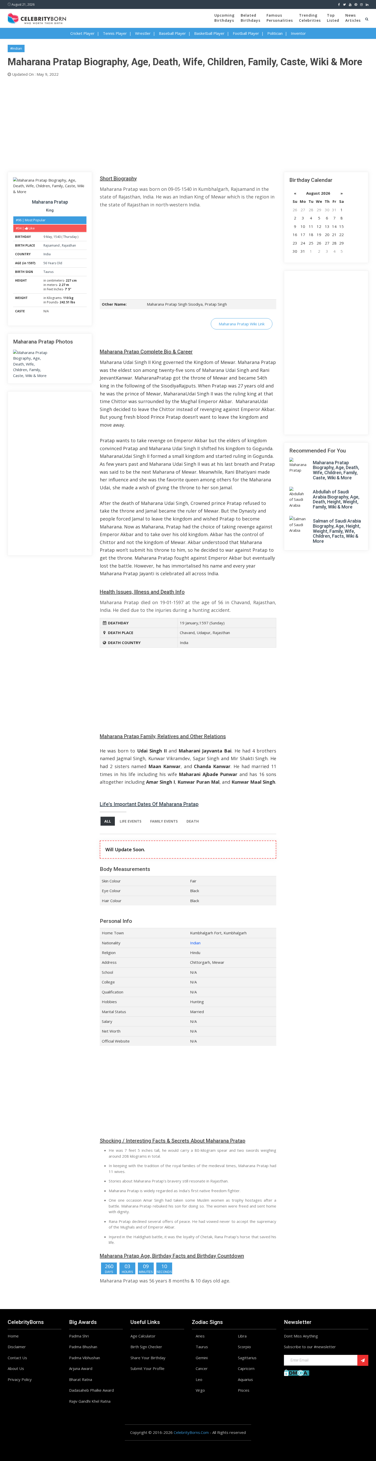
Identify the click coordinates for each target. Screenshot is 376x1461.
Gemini (202, 1357)
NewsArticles (353, 18)
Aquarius (245, 1379)
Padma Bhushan (83, 1346)
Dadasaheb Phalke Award (91, 1390)
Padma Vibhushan (84, 1357)
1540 (57, 237)
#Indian (16, 48)
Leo (199, 1379)
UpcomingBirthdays (224, 18)
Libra (242, 1335)
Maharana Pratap (50, 202)
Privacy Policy (20, 1379)
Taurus (48, 272)
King (50, 210)
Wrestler (143, 33)
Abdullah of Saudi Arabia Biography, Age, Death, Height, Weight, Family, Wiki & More (336, 499)
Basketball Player (209, 33)
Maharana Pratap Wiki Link (241, 323)
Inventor (298, 33)
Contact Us (17, 1357)
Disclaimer (17, 1346)
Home (13, 1335)
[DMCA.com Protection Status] (296, 1372)
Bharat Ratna (80, 1379)
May (49, 237)
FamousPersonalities (280, 18)
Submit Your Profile (147, 1368)
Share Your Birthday (147, 1357)
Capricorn (246, 1368)
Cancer (202, 1368)
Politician (275, 33)
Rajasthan (69, 245)
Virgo (200, 1390)
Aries (200, 1335)
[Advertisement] (161, 123)
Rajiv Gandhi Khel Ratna (89, 1401)
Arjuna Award (80, 1368)
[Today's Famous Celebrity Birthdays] (37, 18)
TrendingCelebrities (310, 18)
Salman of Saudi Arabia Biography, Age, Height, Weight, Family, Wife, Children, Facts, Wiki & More (337, 531)
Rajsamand (51, 245)
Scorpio (244, 1346)
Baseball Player (172, 33)
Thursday (70, 237)
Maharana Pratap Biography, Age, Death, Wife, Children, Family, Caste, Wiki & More (336, 470)
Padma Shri (79, 1335)
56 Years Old (52, 263)
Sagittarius (247, 1357)
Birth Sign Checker (146, 1346)
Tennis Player (115, 33)
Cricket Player (82, 33)
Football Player (246, 33)
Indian (195, 942)
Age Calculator (143, 1335)
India (47, 254)
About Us (16, 1368)
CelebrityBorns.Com (191, 1432)
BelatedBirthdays (250, 18)
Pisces (243, 1390)
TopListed (333, 18)
